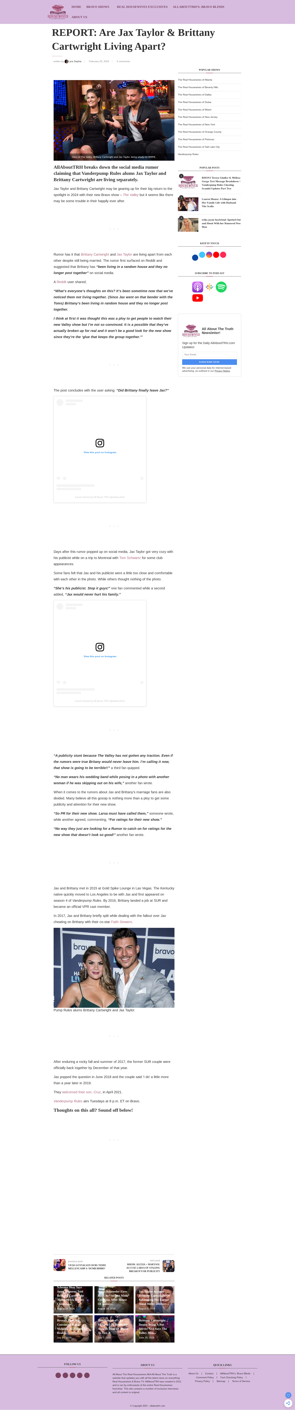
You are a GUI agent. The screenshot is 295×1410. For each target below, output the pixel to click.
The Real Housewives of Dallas (195, 94)
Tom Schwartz (130, 558)
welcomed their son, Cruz (81, 1092)
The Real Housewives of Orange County (199, 131)
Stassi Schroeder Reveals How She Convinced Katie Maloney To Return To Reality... (72, 1325)
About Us (79, 17)
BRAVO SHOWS (97, 7)
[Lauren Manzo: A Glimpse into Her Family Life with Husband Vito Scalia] (188, 204)
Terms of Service (241, 1381)
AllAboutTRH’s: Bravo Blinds (198, 7)
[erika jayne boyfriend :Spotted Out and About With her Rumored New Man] (188, 225)
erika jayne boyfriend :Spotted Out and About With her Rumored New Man (221, 223)
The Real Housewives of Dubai (194, 102)
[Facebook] (58, 1375)
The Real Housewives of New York (196, 124)
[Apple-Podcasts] (197, 283)
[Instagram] (72, 1375)
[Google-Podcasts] (209, 283)
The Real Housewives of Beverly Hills (198, 87)
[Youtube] (197, 294)
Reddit (62, 282)
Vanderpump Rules (68, 1101)
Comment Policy (205, 1377)
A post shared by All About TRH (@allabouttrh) (100, 497)
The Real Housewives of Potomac (196, 139)
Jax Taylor (125, 254)
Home (76, 7)
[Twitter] (65, 1375)
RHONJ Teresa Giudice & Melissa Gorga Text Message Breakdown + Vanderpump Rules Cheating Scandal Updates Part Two (221, 183)
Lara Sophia (75, 61)
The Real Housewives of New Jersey (197, 117)
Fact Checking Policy (231, 1377)
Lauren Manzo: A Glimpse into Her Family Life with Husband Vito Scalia (219, 203)
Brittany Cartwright (95, 254)
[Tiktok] (79, 1375)
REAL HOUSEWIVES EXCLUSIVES (142, 7)
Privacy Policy (202, 1381)
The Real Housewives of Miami (194, 109)
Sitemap (220, 1381)
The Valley (131, 195)
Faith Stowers (121, 922)
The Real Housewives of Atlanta (195, 79)
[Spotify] (221, 283)
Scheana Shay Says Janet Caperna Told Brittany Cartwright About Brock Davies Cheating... (70, 1296)
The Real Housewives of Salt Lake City (199, 146)
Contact (209, 1373)
